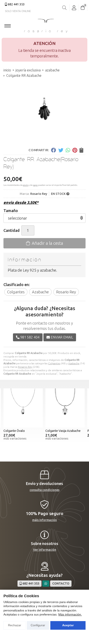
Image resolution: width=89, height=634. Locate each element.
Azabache (73, 363)
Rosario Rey (25, 366)
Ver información (44, 549)
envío (25, 185)
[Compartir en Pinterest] (74, 150)
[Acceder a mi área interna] (73, 7)
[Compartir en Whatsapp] (68, 150)
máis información (44, 520)
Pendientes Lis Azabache (66, 430)
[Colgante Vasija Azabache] (26, 408)
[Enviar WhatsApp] (46, 583)
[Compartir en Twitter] (60, 150)
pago (35, 185)
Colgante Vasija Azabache (24, 430)
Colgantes (54, 363)
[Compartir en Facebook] (53, 150)
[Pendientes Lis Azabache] (68, 408)
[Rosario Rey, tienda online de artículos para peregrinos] (45, 26)
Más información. (70, 614)
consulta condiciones (44, 490)
